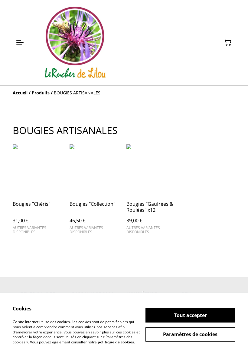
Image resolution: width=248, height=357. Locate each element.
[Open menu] (20, 42)
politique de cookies (116, 342)
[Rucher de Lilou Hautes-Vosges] (75, 42)
